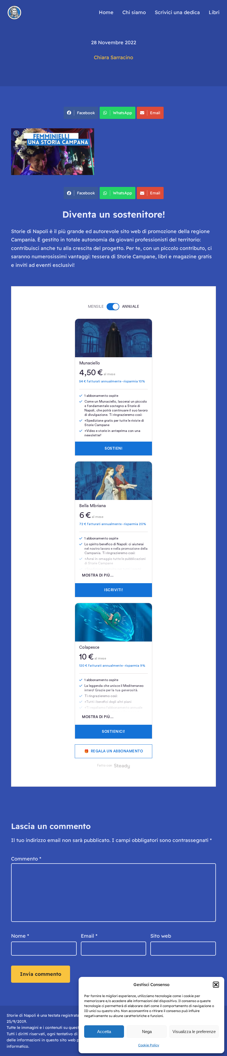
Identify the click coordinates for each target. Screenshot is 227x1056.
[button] (216, 984)
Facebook (86, 112)
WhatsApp (122, 112)
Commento (26, 859)
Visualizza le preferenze (194, 1031)
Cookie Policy (148, 1045)
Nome (20, 936)
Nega (147, 1031)
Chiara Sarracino (113, 57)
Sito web (160, 936)
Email (155, 112)
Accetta (104, 1031)
